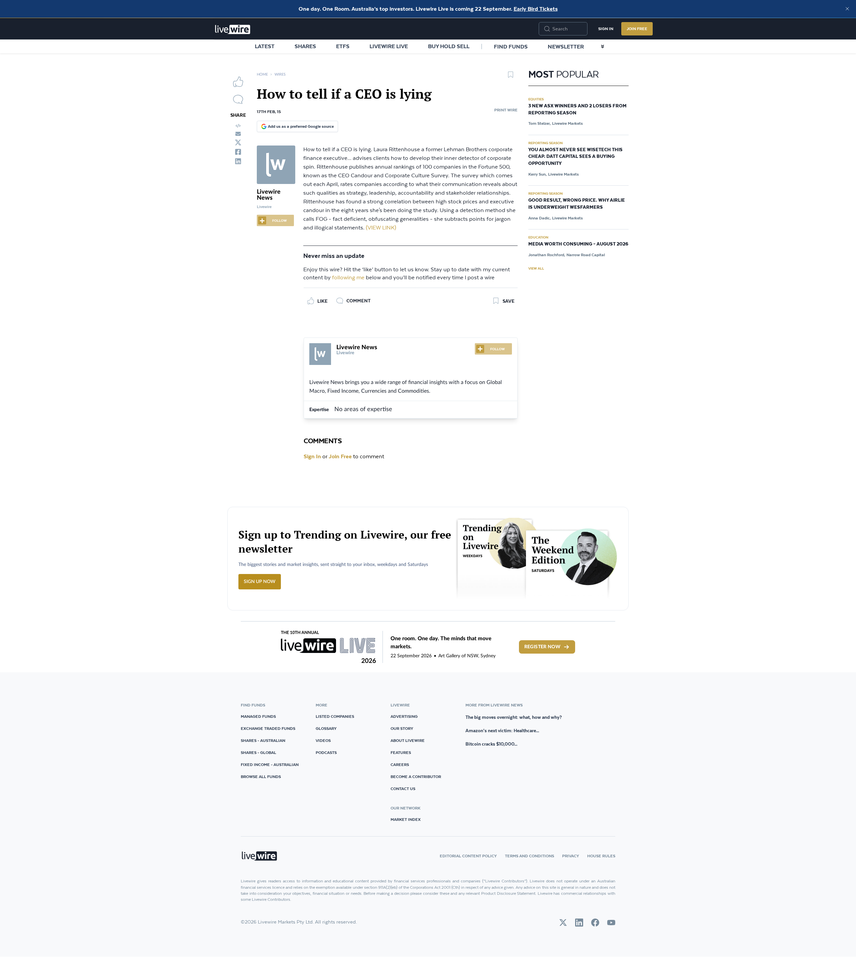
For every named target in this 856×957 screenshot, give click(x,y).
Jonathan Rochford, (546, 254)
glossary (326, 728)
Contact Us (403, 788)
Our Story (402, 728)
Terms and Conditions (529, 855)
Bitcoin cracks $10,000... (491, 744)
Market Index (406, 819)
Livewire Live (388, 46)
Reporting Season (545, 143)
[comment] (238, 99)
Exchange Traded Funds (268, 728)
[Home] (232, 29)
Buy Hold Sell (448, 46)
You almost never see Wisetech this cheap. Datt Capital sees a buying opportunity (575, 157)
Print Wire (506, 109)
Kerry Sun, (537, 174)
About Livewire (408, 740)
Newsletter (566, 46)
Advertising (404, 716)
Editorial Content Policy (468, 855)
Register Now (542, 647)
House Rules (601, 855)
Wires (280, 74)
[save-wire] (511, 77)
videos (323, 740)
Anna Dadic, (539, 217)
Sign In (605, 28)
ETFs (342, 46)
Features (401, 752)
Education (538, 237)
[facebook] (238, 152)
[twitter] (238, 142)
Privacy (570, 855)
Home (262, 74)
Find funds (511, 46)
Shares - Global (258, 752)
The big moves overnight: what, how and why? (513, 717)
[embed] (238, 126)
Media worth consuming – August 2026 (578, 244)
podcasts (326, 752)
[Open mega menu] (602, 46)
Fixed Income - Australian (270, 764)
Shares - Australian (263, 740)
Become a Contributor (416, 776)
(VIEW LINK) (381, 228)
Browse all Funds (261, 776)
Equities (536, 99)
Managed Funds (258, 716)
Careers (400, 764)
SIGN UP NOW (260, 581)
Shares (305, 46)
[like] (238, 82)
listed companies (335, 716)
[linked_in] (238, 161)
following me (348, 278)
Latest (265, 46)
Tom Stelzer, (539, 123)
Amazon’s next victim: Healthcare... (502, 730)
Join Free (637, 28)
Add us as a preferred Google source (301, 126)
